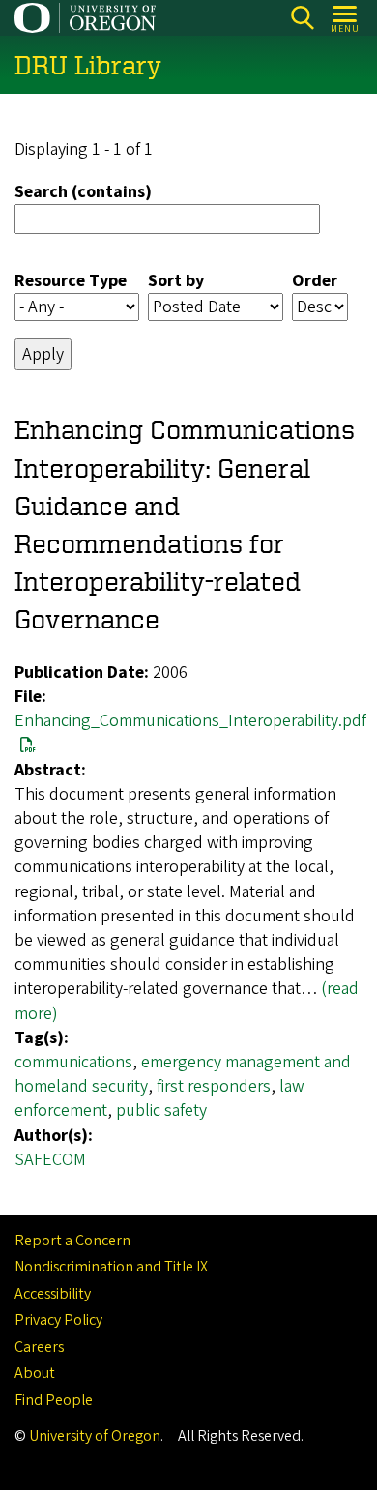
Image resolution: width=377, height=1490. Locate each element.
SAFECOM (50, 1160)
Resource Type (70, 281)
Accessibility (52, 1293)
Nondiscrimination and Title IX (111, 1266)
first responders (214, 1086)
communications (73, 1062)
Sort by (176, 281)
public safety (161, 1110)
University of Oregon (94, 1435)
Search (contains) (83, 192)
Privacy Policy (58, 1319)
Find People (53, 1400)
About (34, 1373)
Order (314, 281)
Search (302, 18)
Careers (39, 1347)
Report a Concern (72, 1240)
